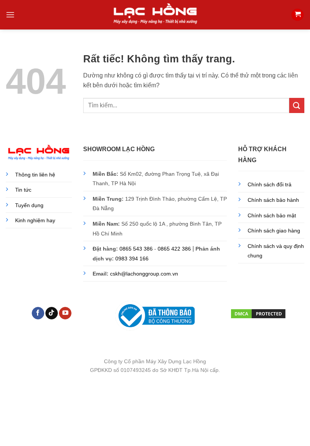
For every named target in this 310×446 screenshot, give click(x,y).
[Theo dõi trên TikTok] (51, 313)
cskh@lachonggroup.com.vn (144, 274)
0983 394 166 (132, 259)
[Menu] (10, 14)
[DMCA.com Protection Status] (258, 312)
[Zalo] (297, 431)
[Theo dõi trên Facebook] (38, 313)
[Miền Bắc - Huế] (297, 394)
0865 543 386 (136, 249)
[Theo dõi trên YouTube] (65, 313)
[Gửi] (296, 105)
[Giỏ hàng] (297, 15)
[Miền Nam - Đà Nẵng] (297, 412)
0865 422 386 (174, 249)
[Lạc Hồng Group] (155, 14)
